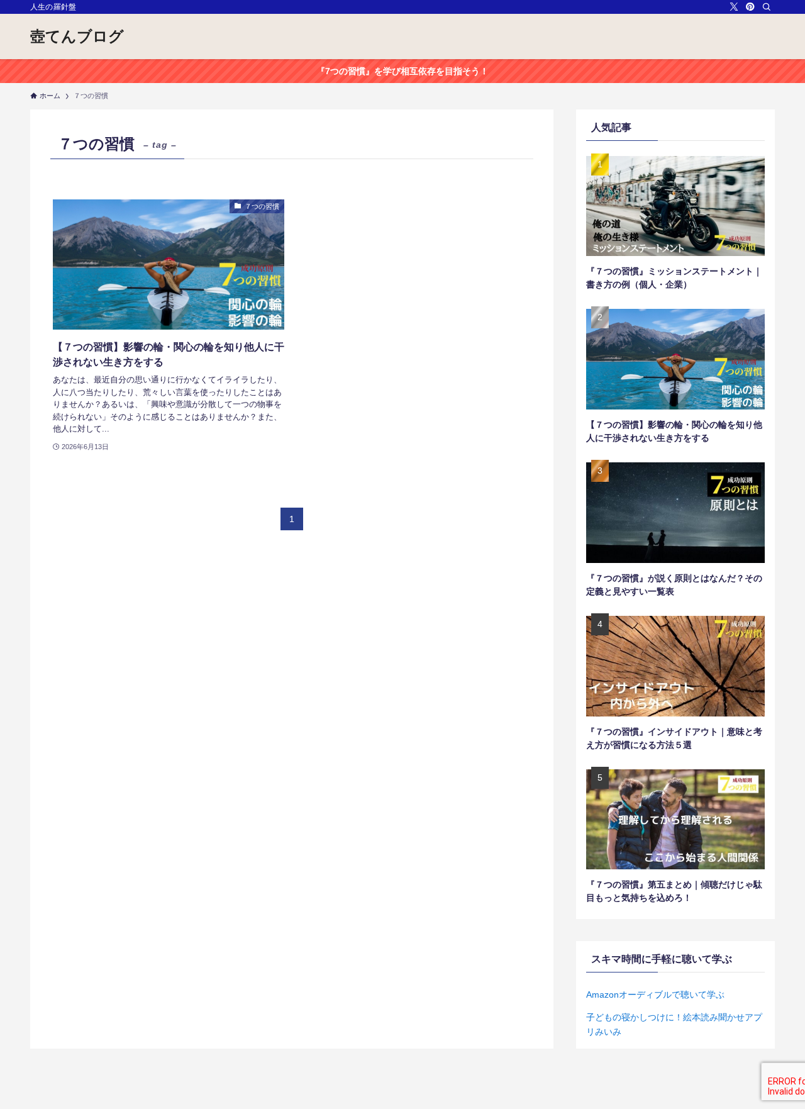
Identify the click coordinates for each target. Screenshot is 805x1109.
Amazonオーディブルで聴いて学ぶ (655, 994)
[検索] (766, 7)
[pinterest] (750, 7)
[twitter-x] (734, 7)
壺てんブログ (77, 36)
